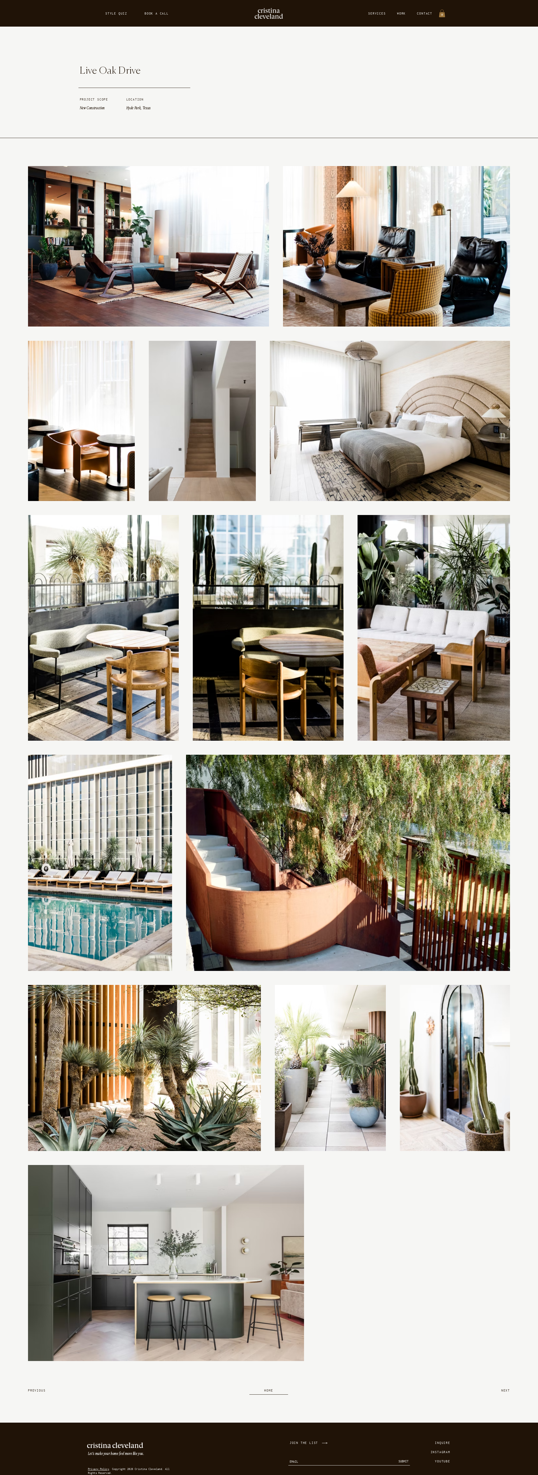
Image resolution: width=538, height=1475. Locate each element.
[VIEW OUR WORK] (326, 1443)
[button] (442, 13)
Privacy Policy (98, 1469)
